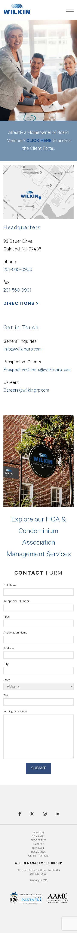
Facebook (20, 814)
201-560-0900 (38, 874)
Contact (38, 848)
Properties (38, 840)
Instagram (45, 814)
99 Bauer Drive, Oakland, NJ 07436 (38, 870)
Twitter (32, 814)
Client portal (38, 856)
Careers (38, 844)
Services (38, 833)
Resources (38, 852)
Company (38, 837)
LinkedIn (57, 814)
